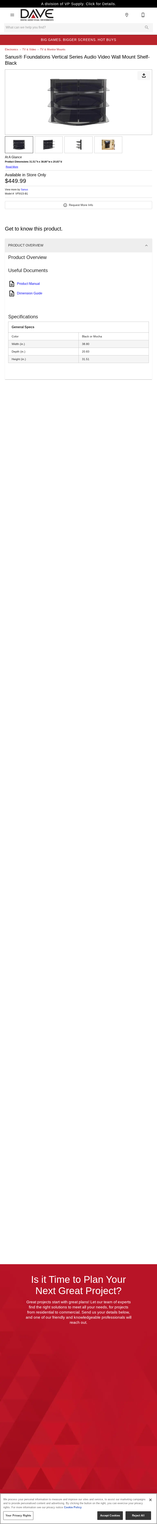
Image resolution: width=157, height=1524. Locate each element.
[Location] (127, 15)
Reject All (138, 1515)
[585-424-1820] (143, 15)
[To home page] (37, 15)
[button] (12, 15)
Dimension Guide (29, 293)
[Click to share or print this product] (143, 75)
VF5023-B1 (21, 193)
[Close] (150, 1499)
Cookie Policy (73, 1507)
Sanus (24, 189)
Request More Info (81, 205)
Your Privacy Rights (18, 1515)
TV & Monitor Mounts (52, 49)
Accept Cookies (110, 1515)
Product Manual (28, 283)
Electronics (11, 49)
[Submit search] (146, 27)
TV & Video (29, 49)
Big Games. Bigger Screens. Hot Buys (78, 40)
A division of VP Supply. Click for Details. (78, 4)
